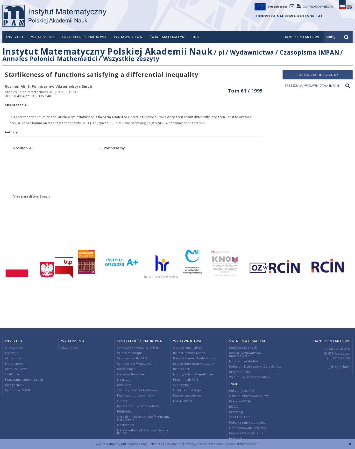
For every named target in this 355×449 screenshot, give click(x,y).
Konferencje (126, 369)
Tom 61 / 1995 (245, 90)
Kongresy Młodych (243, 348)
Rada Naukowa (16, 369)
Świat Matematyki (167, 37)
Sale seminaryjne (130, 353)
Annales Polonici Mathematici (50, 58)
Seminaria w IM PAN (132, 358)
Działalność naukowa (84, 37)
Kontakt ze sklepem (188, 395)
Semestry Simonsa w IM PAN (138, 348)
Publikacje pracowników (135, 395)
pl (221, 52)
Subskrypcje (182, 385)
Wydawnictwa (128, 37)
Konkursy (124, 385)
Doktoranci (125, 425)
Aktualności (14, 358)
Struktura (12, 374)
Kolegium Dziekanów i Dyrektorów (255, 366)
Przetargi (236, 412)
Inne (197, 37)
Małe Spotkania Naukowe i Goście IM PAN (142, 431)
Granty (122, 401)
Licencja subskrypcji (188, 390)
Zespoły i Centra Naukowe (137, 390)
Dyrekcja (11, 353)
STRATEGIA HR (239, 417)
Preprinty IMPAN (185, 380)
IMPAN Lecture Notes (189, 353)
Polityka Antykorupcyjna (247, 422)
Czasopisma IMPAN (309, 52)
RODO (234, 407)
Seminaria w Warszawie (135, 364)
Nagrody (123, 380)
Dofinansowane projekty (247, 428)
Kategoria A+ (15, 385)
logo (54, 16)
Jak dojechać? (339, 367)
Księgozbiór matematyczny (193, 364)
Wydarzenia (43, 37)
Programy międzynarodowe (138, 406)
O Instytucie (14, 348)
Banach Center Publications (194, 358)
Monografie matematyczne (193, 374)
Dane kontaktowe (331, 341)
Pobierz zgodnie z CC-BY (317, 75)
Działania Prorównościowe (249, 396)
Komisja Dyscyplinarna (246, 433)
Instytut (15, 37)
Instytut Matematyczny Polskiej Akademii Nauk (107, 51)
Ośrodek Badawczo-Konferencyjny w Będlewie (143, 418)
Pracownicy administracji (24, 380)
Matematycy (14, 364)
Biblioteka (125, 411)
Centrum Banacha (130, 374)
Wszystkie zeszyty (131, 58)
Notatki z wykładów (244, 361)
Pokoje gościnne (241, 391)
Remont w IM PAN (18, 390)
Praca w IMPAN (240, 401)
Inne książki (182, 369)
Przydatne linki (240, 372)
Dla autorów (182, 401)
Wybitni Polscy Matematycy (249, 377)
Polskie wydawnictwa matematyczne (245, 354)
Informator (237, 438)
